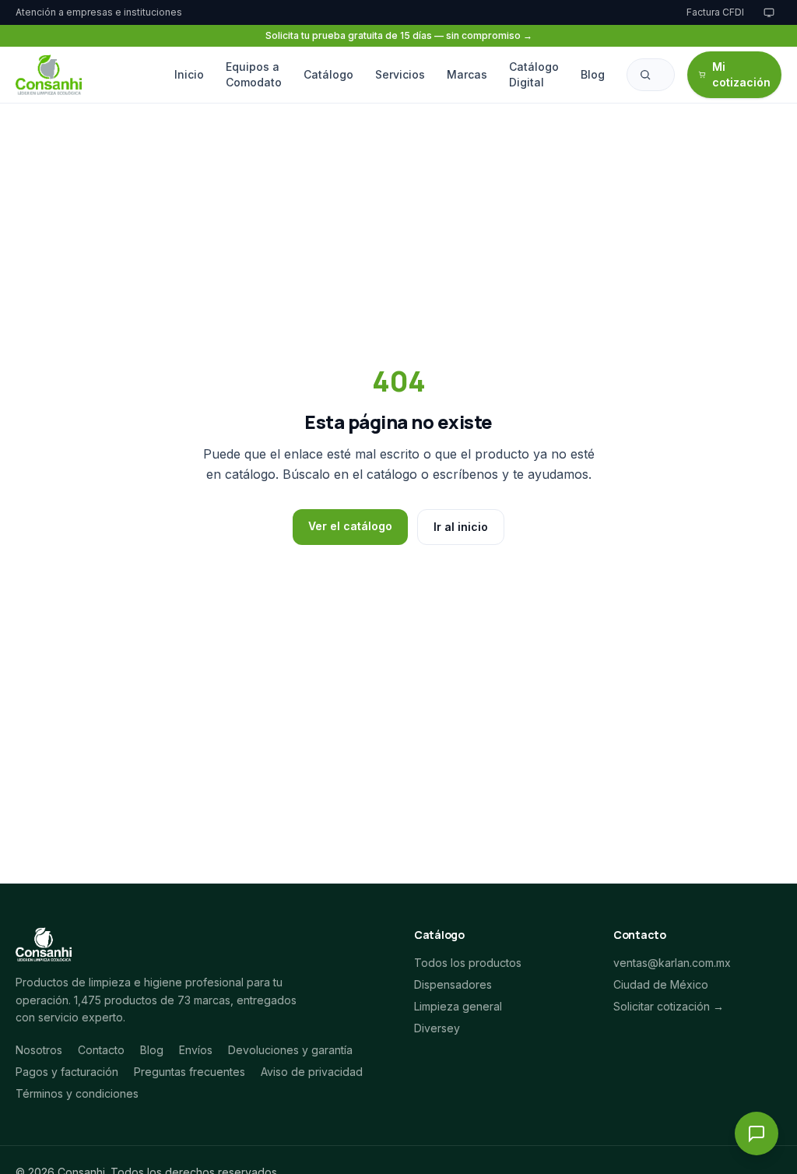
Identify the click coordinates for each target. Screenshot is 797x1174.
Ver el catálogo (350, 526)
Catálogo (328, 74)
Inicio (189, 74)
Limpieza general (458, 1006)
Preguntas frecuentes (189, 1071)
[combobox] (651, 74)
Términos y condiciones (77, 1093)
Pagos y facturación (67, 1071)
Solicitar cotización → (668, 1006)
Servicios (400, 74)
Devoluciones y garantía (290, 1049)
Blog (593, 74)
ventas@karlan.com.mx (672, 962)
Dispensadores (453, 984)
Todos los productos (467, 962)
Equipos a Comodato (254, 74)
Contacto (101, 1049)
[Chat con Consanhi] (756, 1133)
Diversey (437, 1028)
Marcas (467, 74)
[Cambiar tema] (769, 12)
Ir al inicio (461, 526)
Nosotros (39, 1049)
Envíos (195, 1049)
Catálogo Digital (534, 74)
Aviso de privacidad (312, 1071)
